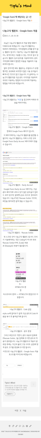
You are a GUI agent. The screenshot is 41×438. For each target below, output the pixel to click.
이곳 (19, 99)
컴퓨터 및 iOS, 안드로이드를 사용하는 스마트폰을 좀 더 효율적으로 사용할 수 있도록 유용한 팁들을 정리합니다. (16, 388)
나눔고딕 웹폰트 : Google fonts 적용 (17, 20)
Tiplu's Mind (20, 6)
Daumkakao (25, 431)
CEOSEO (20, 434)
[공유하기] (9, 365)
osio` (3, 431)
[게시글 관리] (12, 365)
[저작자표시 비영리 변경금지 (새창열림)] (26, 365)
